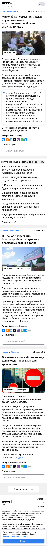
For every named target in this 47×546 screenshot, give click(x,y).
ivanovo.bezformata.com (19, 268)
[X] (14, 139)
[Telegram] (10, 139)
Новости (5, 11)
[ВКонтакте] (3, 139)
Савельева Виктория (17, 326)
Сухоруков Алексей (17, 462)
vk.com (12, 53)
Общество (14, 11)
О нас (41, 502)
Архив (41, 506)
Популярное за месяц (33, 162)
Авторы (41, 499)
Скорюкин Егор (15, 136)
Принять (23, 541)
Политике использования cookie (15, 536)
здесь (20, 457)
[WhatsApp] (22, 139)
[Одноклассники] (7, 139)
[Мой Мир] (25, 139)
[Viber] (18, 139)
